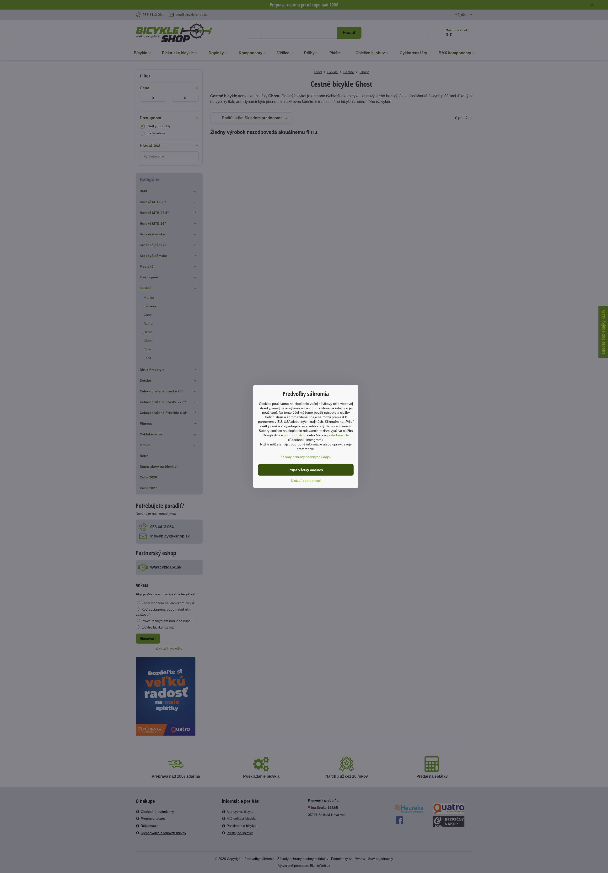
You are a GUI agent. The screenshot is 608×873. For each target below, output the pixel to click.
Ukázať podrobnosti (306, 481)
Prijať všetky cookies (306, 470)
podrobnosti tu (295, 435)
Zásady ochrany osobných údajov (305, 457)
